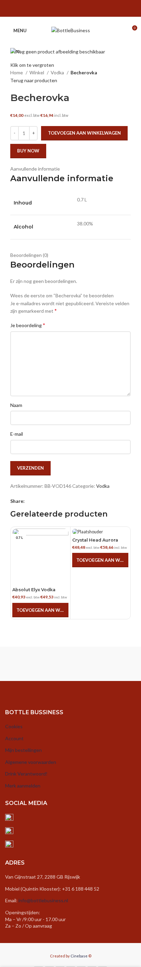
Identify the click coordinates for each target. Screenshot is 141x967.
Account (14, 738)
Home (17, 72)
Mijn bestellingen (23, 750)
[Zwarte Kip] (37, 664)
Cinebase (79, 956)
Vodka (58, 72)
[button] (40, 610)
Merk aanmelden (22, 786)
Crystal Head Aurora (95, 540)
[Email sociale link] (66, 10)
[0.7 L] (100, 532)
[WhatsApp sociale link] (92, 10)
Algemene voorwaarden (30, 762)
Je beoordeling (27, 325)
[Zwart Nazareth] (103, 664)
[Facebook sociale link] (48, 10)
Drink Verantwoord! (26, 774)
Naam (16, 405)
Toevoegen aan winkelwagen (84, 133)
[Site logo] (70, 30)
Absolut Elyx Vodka (33, 589)
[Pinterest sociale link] (74, 10)
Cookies (14, 726)
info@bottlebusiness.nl (43, 900)
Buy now (28, 150)
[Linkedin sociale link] (83, 10)
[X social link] (57, 10)
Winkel (37, 72)
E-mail (16, 434)
